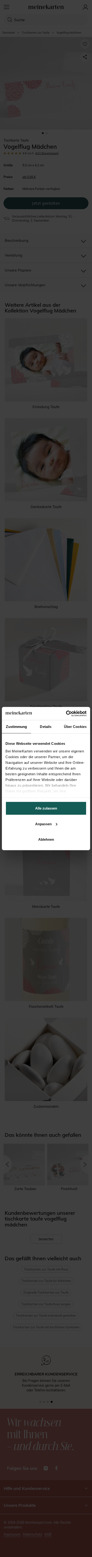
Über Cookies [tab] (75, 727)
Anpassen (43, 824)
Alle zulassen (46, 808)
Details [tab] (45, 727)
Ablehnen (46, 839)
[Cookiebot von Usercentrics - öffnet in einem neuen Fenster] (66, 713)
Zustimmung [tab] (16, 727)
